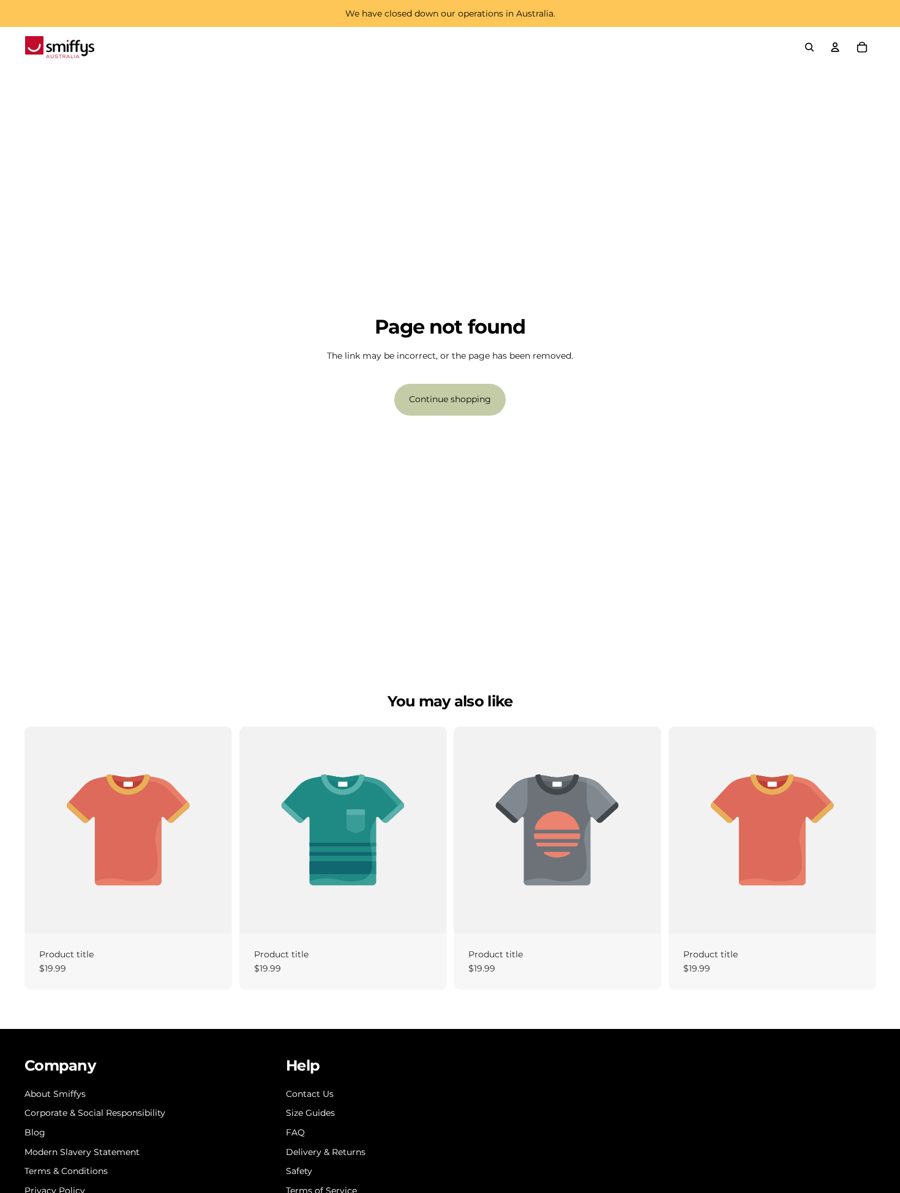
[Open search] (809, 47)
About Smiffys (55, 1093)
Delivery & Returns (326, 1151)
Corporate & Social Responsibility (94, 1112)
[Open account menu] (835, 47)
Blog (34, 1132)
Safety (299, 1170)
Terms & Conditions (66, 1170)
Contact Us (310, 1093)
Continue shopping (450, 399)
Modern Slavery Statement (82, 1151)
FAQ (295, 1132)
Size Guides (310, 1112)
